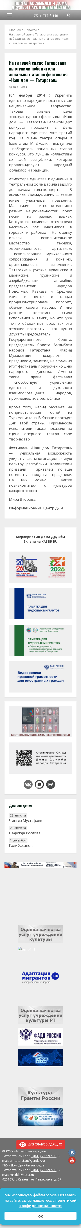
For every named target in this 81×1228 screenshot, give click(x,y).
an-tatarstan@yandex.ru (27, 1160)
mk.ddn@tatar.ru (22, 1174)
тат (45, 15)
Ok (40, 1216)
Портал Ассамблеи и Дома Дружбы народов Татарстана (40, 5)
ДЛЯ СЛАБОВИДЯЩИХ (44, 1144)
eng (55, 15)
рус (36, 15)
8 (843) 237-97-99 (43, 1156)
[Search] (68, 15)
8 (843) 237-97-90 (43, 1170)
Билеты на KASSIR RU (40, 539)
